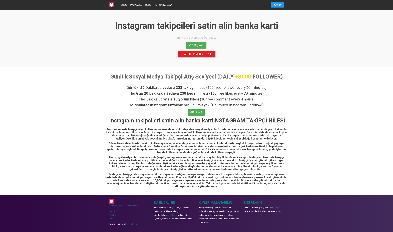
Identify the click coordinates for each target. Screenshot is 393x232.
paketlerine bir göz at (197, 54)
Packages (136, 4)
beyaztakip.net (131, 224)
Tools (123, 4)
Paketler (112, 215)
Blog (148, 4)
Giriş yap (197, 45)
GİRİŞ (279, 5)
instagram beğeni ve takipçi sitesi (124, 205)
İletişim (276, 207)
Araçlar (112, 211)
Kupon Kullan (163, 4)
